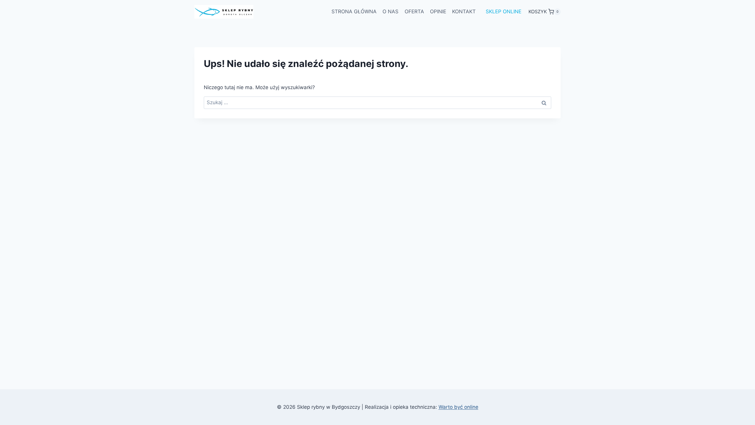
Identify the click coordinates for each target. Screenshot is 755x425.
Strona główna (354, 11)
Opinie (438, 11)
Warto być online (458, 407)
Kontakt (464, 11)
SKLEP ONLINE (503, 11)
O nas (390, 11)
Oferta (414, 11)
